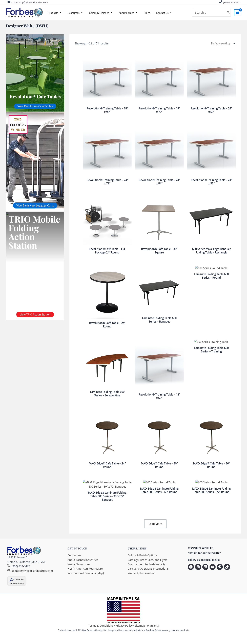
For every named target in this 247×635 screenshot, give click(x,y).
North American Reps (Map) (85, 568)
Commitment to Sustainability (147, 564)
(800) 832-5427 (231, 2)
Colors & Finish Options (142, 555)
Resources (73, 12)
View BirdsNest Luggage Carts (35, 205)
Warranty (153, 625)
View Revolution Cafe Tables (35, 106)
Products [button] (53, 12)
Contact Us (162, 12)
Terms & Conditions (100, 625)
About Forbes (126, 12)
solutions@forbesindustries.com (29, 2)
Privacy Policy (124, 625)
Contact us (74, 555)
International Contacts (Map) (86, 573)
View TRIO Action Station (35, 314)
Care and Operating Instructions (148, 568)
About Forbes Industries (83, 560)
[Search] (228, 13)
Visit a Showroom (79, 564)
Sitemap (140, 625)
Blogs (147, 12)
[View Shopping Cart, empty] (237, 12)
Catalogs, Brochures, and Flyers (148, 560)
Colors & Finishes (99, 12)
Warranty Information (141, 573)
